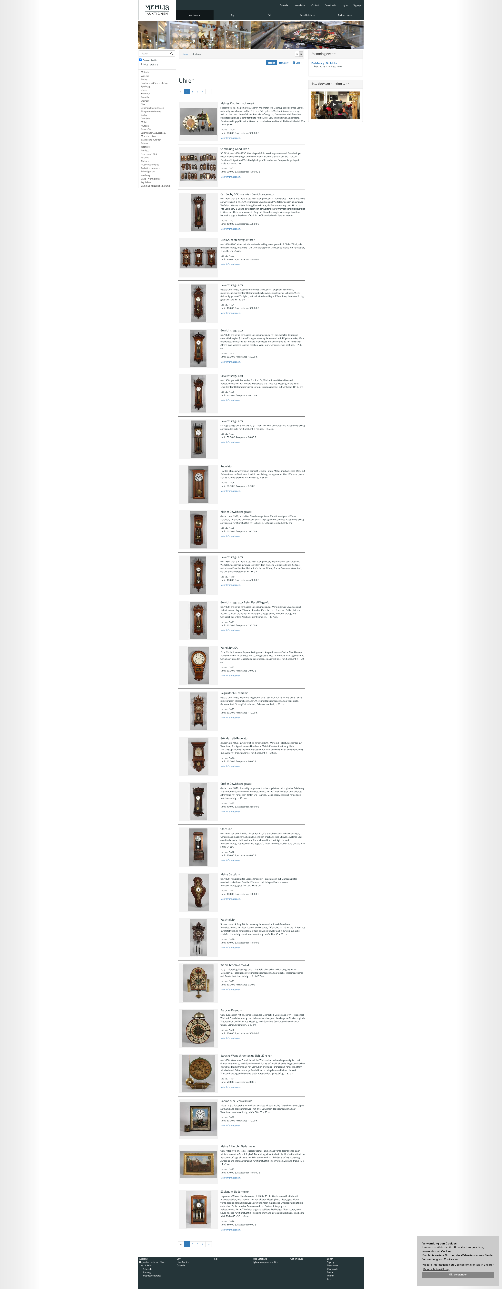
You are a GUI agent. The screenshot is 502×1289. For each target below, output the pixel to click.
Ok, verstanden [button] (458, 1274)
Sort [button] (297, 63)
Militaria (145, 72)
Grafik (144, 115)
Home (185, 54)
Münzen (145, 126)
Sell (270, 15)
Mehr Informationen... (231, 138)
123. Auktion (145, 1265)
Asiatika (145, 157)
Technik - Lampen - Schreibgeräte (150, 169)
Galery (285, 63)
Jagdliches (146, 182)
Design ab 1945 (149, 154)
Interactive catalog (152, 1275)
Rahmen (145, 143)
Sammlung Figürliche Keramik (155, 186)
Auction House (345, 15)
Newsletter (300, 5)
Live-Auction (183, 1262)
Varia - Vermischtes (151, 179)
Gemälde (145, 118)
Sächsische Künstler (151, 139)
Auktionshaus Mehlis (157, 10)
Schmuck (145, 93)
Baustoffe (146, 129)
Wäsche (145, 76)
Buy (232, 15)
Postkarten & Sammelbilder (154, 83)
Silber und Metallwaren (152, 108)
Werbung (145, 175)
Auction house (296, 1259)
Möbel (144, 122)
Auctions (193, 15)
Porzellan (145, 97)
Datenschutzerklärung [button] (436, 1269)
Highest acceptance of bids (152, 1262)
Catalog (147, 1272)
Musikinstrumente (150, 164)
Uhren (144, 90)
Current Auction (150, 60)
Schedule (147, 1269)
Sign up (357, 5)
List (273, 63)
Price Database (307, 15)
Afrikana (145, 161)
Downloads (330, 5)
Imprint (330, 1275)
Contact (315, 5)
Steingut (145, 101)
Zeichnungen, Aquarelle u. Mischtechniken (153, 134)
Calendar (284, 5)
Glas (143, 104)
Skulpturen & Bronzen (151, 111)
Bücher (144, 79)
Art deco (145, 150)
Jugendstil (146, 147)
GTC (329, 1279)
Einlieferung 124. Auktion (324, 63)
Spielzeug (145, 86)
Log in (344, 5)
